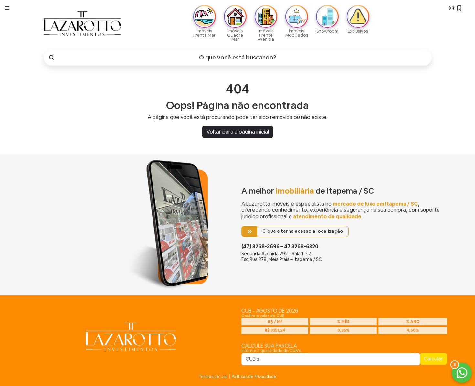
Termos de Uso (213, 376)
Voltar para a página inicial (237, 131)
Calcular (433, 358)
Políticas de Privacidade (254, 376)
